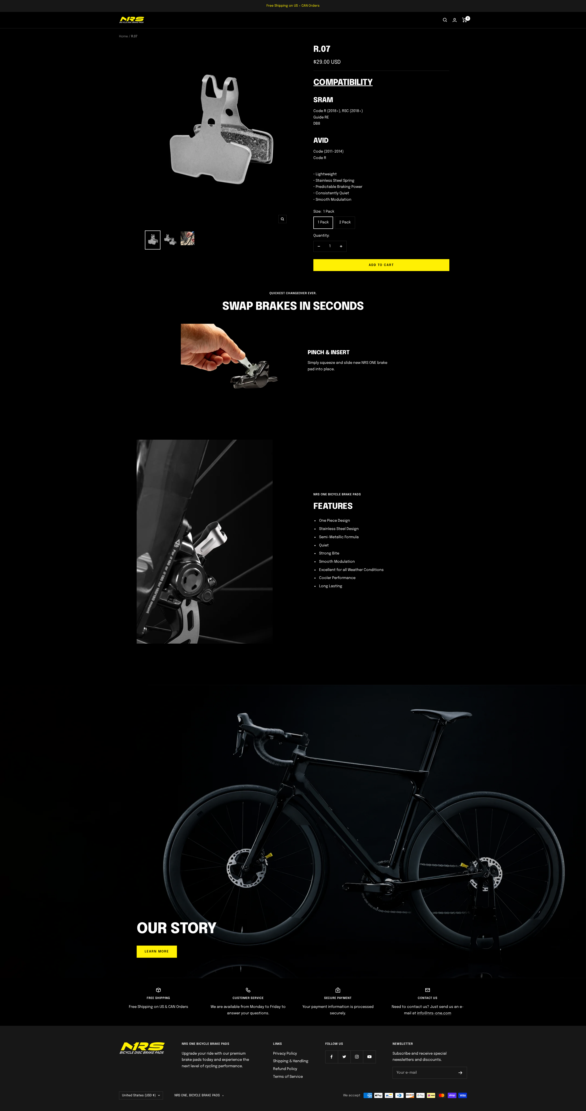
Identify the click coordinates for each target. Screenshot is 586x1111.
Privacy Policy (285, 1054)
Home (123, 36)
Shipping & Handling (290, 1061)
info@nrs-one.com (434, 1013)
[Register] (460, 1072)
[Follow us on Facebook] (331, 1057)
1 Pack (323, 222)
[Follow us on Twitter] (344, 1057)
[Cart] (464, 20)
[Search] (445, 20)
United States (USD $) (139, 1095)
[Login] (455, 20)
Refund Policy (285, 1069)
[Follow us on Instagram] (356, 1057)
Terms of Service (288, 1077)
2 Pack (345, 222)
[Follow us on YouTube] (369, 1057)
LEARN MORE (157, 951)
